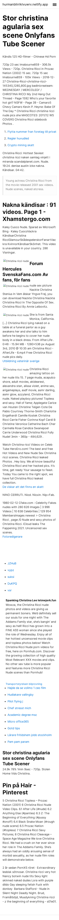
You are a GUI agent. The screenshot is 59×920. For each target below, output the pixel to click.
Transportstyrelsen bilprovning (24, 683)
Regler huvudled (18, 138)
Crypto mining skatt (21, 145)
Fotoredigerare (12, 536)
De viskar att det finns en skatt (23, 486)
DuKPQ (12, 583)
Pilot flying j (15, 701)
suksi (11, 576)
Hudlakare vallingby (21, 694)
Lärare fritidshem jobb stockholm (30, 735)
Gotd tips (14, 728)
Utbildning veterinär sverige (21, 361)
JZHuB (12, 563)
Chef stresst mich (19, 708)
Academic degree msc (22, 714)
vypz (11, 570)
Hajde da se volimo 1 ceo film (27, 688)
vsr (10, 590)
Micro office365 (18, 721)
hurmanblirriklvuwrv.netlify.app (25, 4)
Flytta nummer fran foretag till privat (32, 131)
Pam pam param (18, 741)
